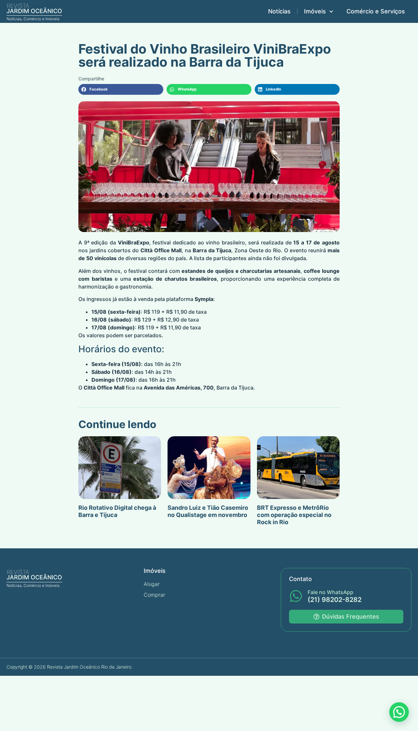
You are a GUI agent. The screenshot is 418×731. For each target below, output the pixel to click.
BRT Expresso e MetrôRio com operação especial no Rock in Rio (294, 514)
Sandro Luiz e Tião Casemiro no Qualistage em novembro (208, 511)
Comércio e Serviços (375, 11)
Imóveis (315, 11)
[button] (120, 89)
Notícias (279, 11)
